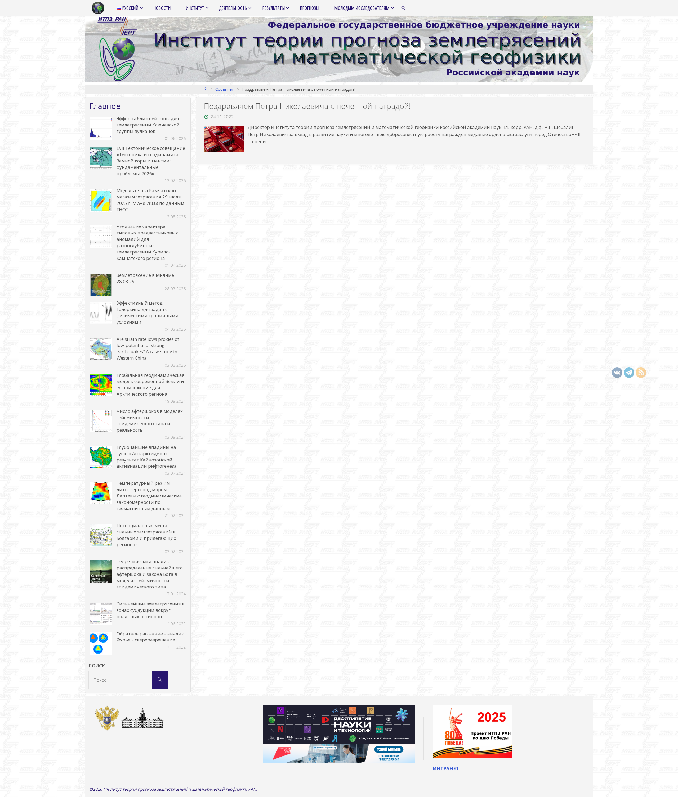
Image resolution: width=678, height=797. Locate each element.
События (224, 89)
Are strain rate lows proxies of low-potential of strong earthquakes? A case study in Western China (148, 348)
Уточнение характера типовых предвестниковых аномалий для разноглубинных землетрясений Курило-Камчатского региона (147, 242)
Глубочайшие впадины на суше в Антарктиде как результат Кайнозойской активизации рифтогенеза (147, 456)
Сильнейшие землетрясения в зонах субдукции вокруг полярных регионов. (151, 610)
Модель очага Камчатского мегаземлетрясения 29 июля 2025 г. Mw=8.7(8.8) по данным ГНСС (150, 199)
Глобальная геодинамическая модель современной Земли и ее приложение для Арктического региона (151, 384)
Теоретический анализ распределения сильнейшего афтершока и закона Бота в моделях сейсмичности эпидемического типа (150, 574)
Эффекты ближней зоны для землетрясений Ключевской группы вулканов (148, 124)
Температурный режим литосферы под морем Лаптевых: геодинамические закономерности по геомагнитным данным (149, 495)
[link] (403, 8)
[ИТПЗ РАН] (98, 8)
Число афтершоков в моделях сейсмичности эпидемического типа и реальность (150, 420)
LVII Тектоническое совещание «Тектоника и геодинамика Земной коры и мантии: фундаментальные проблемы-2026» (151, 160)
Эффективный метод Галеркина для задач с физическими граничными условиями (148, 312)
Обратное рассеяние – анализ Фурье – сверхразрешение (150, 637)
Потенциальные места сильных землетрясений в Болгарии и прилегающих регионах (146, 534)
